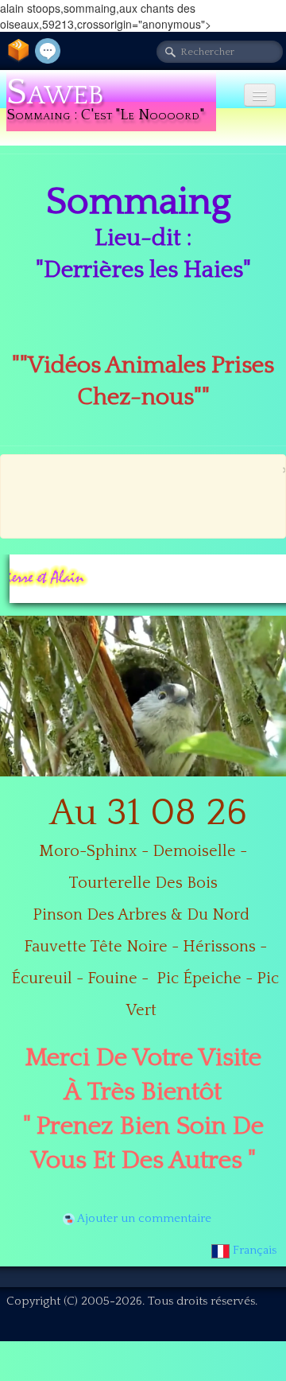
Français (256, 1250)
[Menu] (260, 95)
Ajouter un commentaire (144, 1218)
